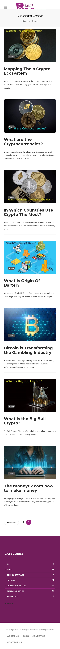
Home (25, 21)
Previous (11, 522)
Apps (30, 569)
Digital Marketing (30, 585)
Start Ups (30, 596)
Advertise (38, 636)
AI (30, 564)
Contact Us (14, 642)
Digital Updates (30, 591)
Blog (25, 636)
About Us (13, 636)
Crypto (11, 56)
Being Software (30, 575)
